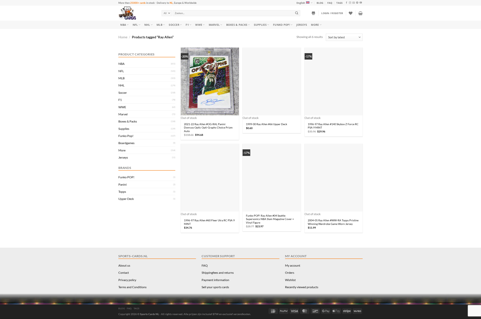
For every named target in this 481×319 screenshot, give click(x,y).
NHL (147, 24)
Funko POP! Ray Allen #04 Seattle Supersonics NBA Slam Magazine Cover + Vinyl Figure (270, 219)
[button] (332, 13)
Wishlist (290, 280)
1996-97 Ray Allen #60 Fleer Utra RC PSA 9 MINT (209, 222)
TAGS (339, 3)
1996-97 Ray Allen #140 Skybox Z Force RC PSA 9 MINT (333, 125)
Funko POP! (126, 177)
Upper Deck (126, 198)
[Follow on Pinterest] (357, 3)
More (315, 24)
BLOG (320, 3)
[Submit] (297, 13)
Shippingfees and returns (218, 272)
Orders (289, 272)
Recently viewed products (301, 287)
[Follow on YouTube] (361, 3)
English (300, 3)
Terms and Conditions (132, 287)
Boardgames (126, 143)
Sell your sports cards (215, 287)
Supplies (260, 24)
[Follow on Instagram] (350, 3)
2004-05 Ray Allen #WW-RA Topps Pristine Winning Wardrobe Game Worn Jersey (333, 222)
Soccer (174, 24)
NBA (123, 24)
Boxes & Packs (236, 24)
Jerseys (301, 24)
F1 (187, 24)
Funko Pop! (281, 24)
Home (122, 37)
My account (292, 265)
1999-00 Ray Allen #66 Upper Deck (266, 124)
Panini (122, 184)
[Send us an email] (353, 3)
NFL (135, 24)
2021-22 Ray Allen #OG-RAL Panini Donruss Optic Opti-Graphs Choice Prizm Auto (208, 127)
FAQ (329, 3)
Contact (123, 272)
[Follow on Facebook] (346, 3)
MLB (159, 24)
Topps (122, 191)
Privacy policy (127, 280)
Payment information (215, 280)
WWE (198, 24)
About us (124, 265)
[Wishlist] (350, 13)
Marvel (214, 24)
